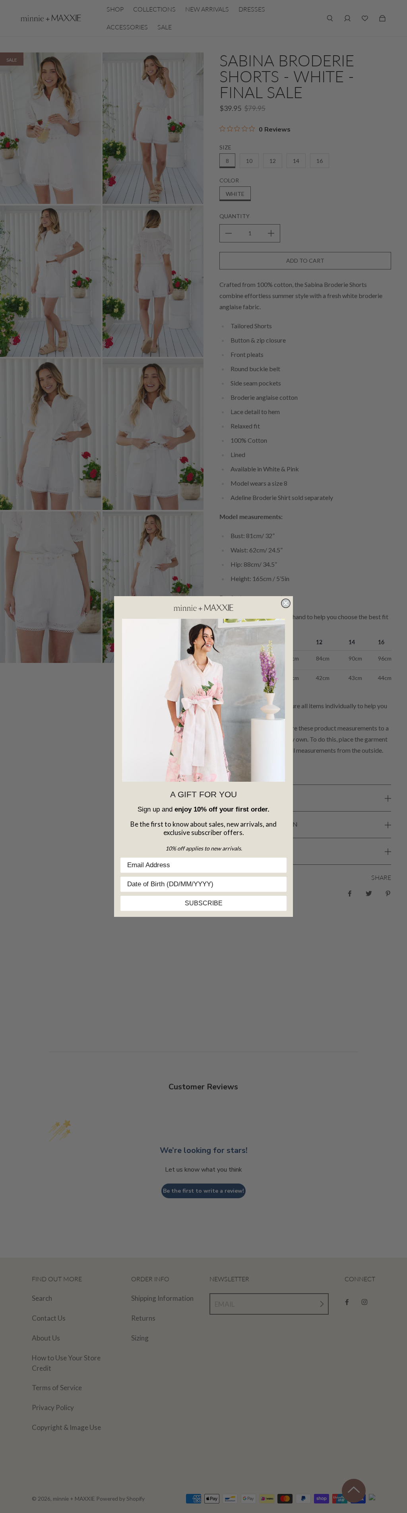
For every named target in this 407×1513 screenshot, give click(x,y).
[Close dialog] (286, 603)
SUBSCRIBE (204, 903)
